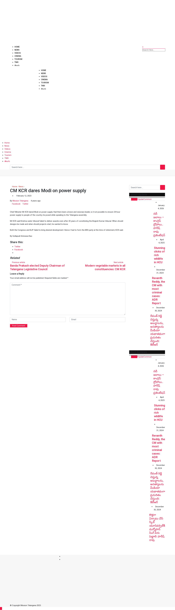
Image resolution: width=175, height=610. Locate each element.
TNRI (16, 62)
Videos (17, 53)
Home (17, 47)
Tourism (18, 59)
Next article (118, 262)
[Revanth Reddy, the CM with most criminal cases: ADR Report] (140, 276)
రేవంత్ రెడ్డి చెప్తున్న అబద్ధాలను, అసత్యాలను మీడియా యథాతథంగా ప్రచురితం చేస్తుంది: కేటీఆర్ (157, 330)
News (16, 50)
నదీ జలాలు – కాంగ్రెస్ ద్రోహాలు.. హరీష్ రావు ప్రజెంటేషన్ (159, 224)
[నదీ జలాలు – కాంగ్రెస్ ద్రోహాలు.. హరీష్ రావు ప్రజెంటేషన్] (141, 213)
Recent (134, 199)
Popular (140, 199)
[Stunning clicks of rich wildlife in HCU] (141, 250)
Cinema (17, 56)
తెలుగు (16, 65)
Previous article (18, 262)
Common (148, 199)
